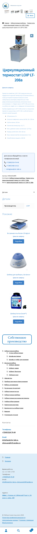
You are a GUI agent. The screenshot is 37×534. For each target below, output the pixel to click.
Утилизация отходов (11, 415)
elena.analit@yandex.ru (25, 482)
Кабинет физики (14, 365)
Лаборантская (13, 375)
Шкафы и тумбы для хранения (19, 359)
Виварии (7, 411)
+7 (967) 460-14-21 (12, 166)
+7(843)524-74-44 (8, 432)
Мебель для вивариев (11, 385)
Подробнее (18, 241)
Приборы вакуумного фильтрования (16, 381)
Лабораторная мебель (11, 351)
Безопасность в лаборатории (13, 408)
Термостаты (31, 23)
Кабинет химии (14, 368)
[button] (31, 35)
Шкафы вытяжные (15, 356)
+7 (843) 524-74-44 (12, 162)
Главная (7, 23)
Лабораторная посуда (11, 391)
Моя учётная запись (6, 530)
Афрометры (8, 378)
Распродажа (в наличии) (12, 388)
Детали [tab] (4, 192)
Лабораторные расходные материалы (16, 398)
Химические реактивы (11, 405)
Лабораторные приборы (18, 23)
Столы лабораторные (16, 353)
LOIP (28, 206)
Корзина (8, 461)
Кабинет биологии (15, 371)
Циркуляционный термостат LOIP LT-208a (16, 25)
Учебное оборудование (11, 401)
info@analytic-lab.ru (13, 169)
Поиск (18, 530)
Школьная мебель (10, 363)
